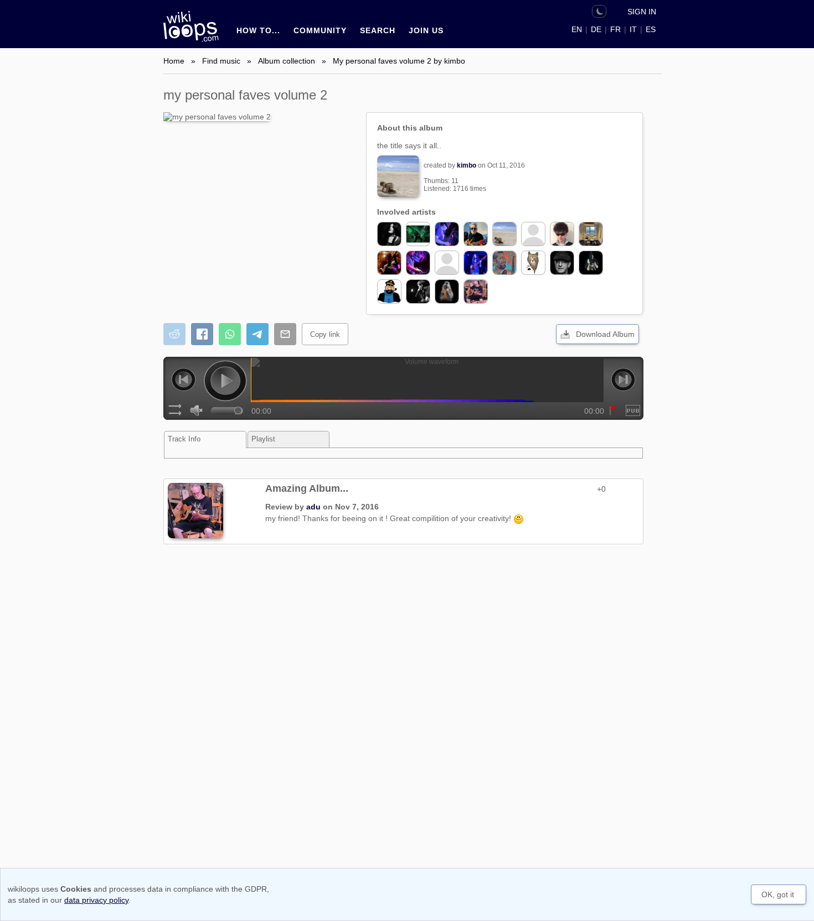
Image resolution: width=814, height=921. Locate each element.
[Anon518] (447, 263)
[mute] (196, 411)
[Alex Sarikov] (591, 263)
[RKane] (418, 291)
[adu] (475, 291)
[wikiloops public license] (633, 410)
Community (320, 30)
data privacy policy (96, 900)
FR (615, 29)
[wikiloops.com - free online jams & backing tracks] (194, 31)
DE (596, 29)
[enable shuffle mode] (174, 411)
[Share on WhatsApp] (230, 334)
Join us (426, 30)
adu (313, 506)
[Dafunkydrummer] (591, 234)
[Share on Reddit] (174, 334)
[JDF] (418, 234)
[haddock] (389, 291)
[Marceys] (418, 263)
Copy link (325, 334)
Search (377, 30)
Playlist (263, 439)
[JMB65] (562, 263)
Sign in (641, 11)
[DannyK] (504, 263)
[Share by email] (285, 334)
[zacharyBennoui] (562, 234)
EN (576, 29)
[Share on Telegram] (257, 334)
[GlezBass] (475, 234)
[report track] (611, 411)
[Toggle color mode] (599, 11)
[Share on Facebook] (202, 334)
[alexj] (475, 263)
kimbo (466, 165)
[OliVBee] (533, 263)
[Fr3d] (389, 263)
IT (633, 29)
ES (651, 29)
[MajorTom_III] (533, 234)
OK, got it (777, 894)
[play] (225, 382)
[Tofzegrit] (447, 234)
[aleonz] (389, 234)
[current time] (427, 380)
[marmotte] (447, 291)
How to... (258, 30)
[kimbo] (504, 234)
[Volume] (227, 410)
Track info (184, 439)
